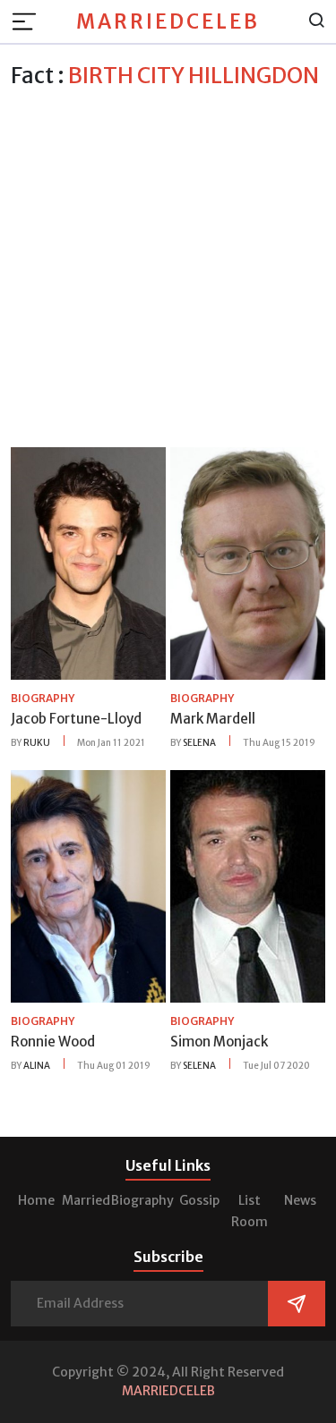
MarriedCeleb (168, 21)
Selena (199, 743)
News (300, 1200)
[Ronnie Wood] (88, 885)
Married (86, 1200)
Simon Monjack (219, 1041)
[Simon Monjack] (247, 885)
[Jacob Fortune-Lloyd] (88, 563)
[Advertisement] (168, 265)
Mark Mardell (212, 718)
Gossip (199, 1200)
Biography (142, 1200)
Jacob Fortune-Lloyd (76, 718)
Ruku (36, 743)
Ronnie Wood (53, 1041)
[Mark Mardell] (247, 563)
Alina (36, 1065)
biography (42, 698)
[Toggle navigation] (29, 21)
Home (36, 1200)
